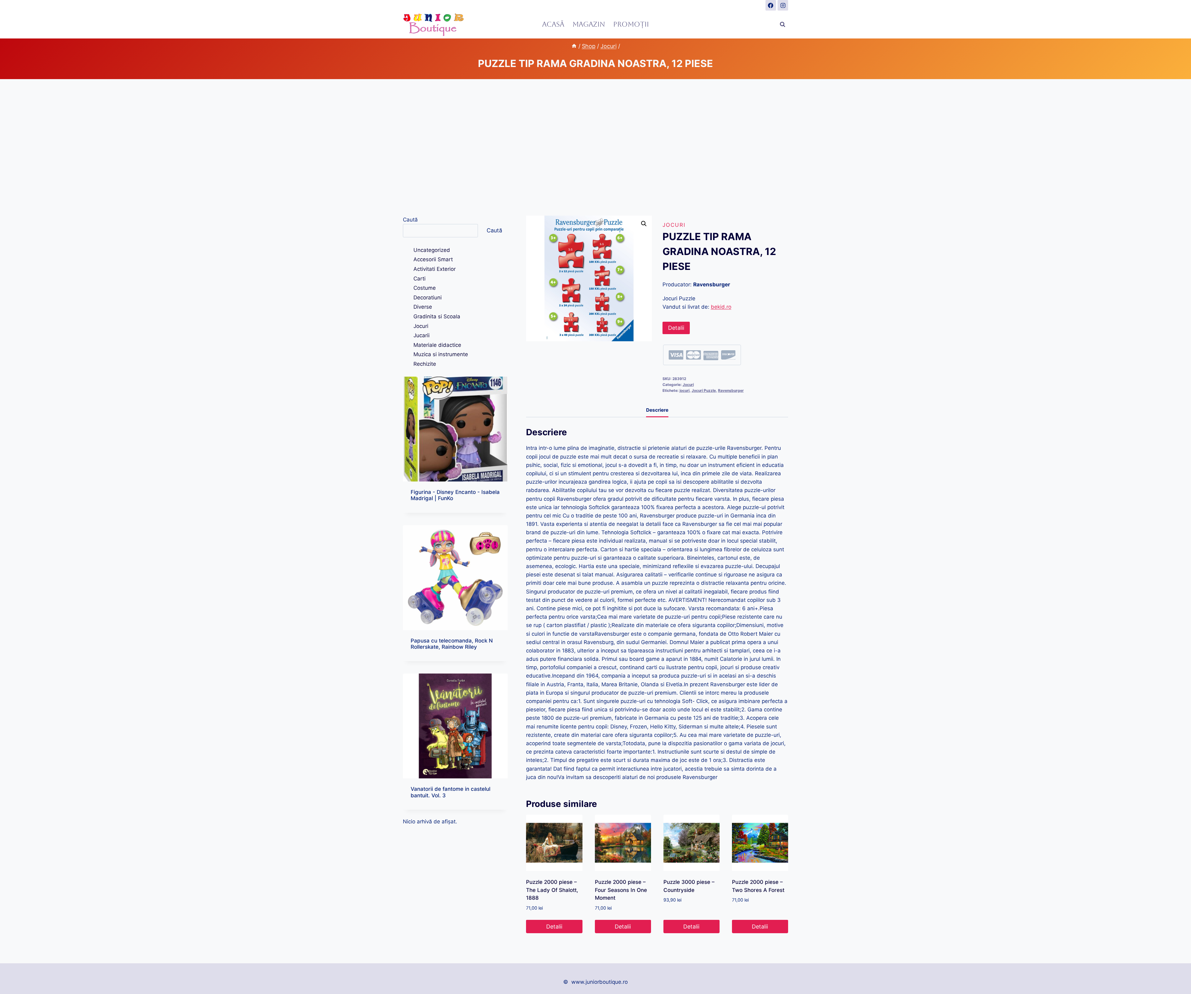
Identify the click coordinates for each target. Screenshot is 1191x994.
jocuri (684, 390)
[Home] (574, 46)
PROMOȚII (631, 24)
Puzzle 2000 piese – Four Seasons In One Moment (621, 890)
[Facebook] (770, 5)
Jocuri (673, 225)
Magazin (589, 24)
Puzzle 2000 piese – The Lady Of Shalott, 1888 (552, 890)
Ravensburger (731, 390)
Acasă (553, 24)
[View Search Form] (782, 24)
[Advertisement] (595, 147)
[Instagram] (783, 5)
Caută (410, 220)
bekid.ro (721, 307)
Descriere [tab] (657, 410)
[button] (643, 223)
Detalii (676, 328)
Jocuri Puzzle (704, 390)
